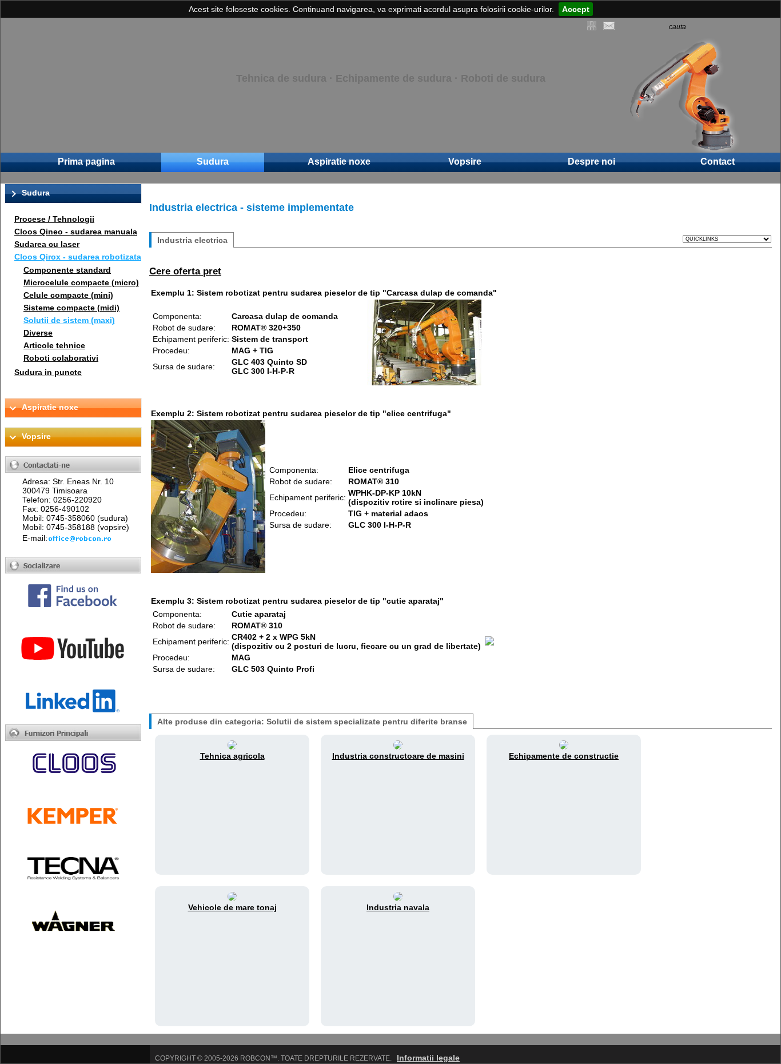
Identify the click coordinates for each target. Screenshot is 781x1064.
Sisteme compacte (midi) (71, 307)
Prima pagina (86, 161)
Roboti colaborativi (60, 357)
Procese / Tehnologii (54, 219)
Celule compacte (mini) (68, 295)
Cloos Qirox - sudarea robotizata (77, 256)
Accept (575, 9)
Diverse (38, 332)
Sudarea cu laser (46, 244)
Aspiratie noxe (339, 161)
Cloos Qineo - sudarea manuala (75, 231)
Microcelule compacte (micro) (81, 282)
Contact (717, 161)
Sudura (213, 161)
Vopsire (464, 161)
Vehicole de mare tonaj (232, 907)
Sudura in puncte (48, 372)
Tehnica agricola (232, 755)
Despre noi (591, 161)
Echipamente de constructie (564, 755)
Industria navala (397, 907)
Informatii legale (428, 1057)
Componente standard (67, 269)
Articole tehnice (54, 345)
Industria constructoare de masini (398, 755)
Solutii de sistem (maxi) (69, 320)
